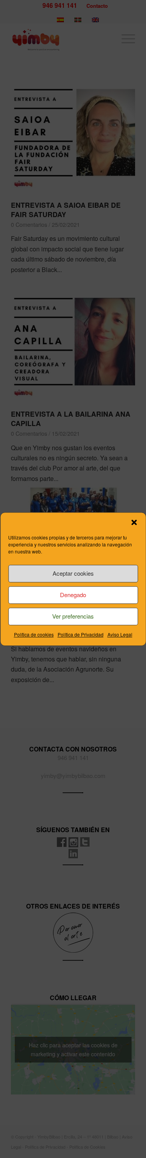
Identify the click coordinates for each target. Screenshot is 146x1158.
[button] (134, 522)
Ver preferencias (73, 616)
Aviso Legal (119, 634)
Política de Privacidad (81, 634)
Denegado (73, 594)
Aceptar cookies (73, 573)
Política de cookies (34, 634)
